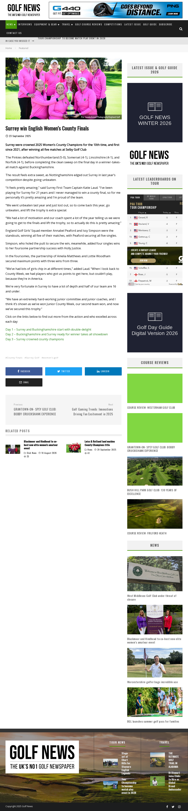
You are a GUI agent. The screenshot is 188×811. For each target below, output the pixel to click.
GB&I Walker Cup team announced (58, 40)
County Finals (14, 357)
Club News (32, 453)
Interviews (25, 24)
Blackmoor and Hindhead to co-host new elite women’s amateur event (41, 444)
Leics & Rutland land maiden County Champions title (100, 442)
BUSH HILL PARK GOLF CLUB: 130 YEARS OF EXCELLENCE (152, 492)
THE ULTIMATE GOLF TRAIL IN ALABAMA (174, 759)
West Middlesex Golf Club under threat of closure (152, 597)
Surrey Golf (32, 357)
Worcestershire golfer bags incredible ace (152, 682)
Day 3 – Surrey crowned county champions (35, 339)
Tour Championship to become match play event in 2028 (129, 785)
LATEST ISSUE (132, 24)
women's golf (50, 357)
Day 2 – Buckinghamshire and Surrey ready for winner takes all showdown (57, 334)
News (10, 24)
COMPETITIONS (113, 24)
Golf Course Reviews (88, 24)
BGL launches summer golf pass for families (153, 721)
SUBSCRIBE (165, 24)
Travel (66, 24)
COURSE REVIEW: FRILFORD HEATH (147, 533)
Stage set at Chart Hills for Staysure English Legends (126, 763)
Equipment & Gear (45, 24)
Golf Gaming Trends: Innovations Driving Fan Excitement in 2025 (92, 409)
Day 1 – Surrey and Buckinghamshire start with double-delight (48, 329)
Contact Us (14, 32)
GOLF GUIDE (150, 24)
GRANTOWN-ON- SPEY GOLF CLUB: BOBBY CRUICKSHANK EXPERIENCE (35, 409)
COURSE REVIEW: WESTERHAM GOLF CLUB (151, 407)
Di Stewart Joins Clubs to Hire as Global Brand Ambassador (175, 781)
